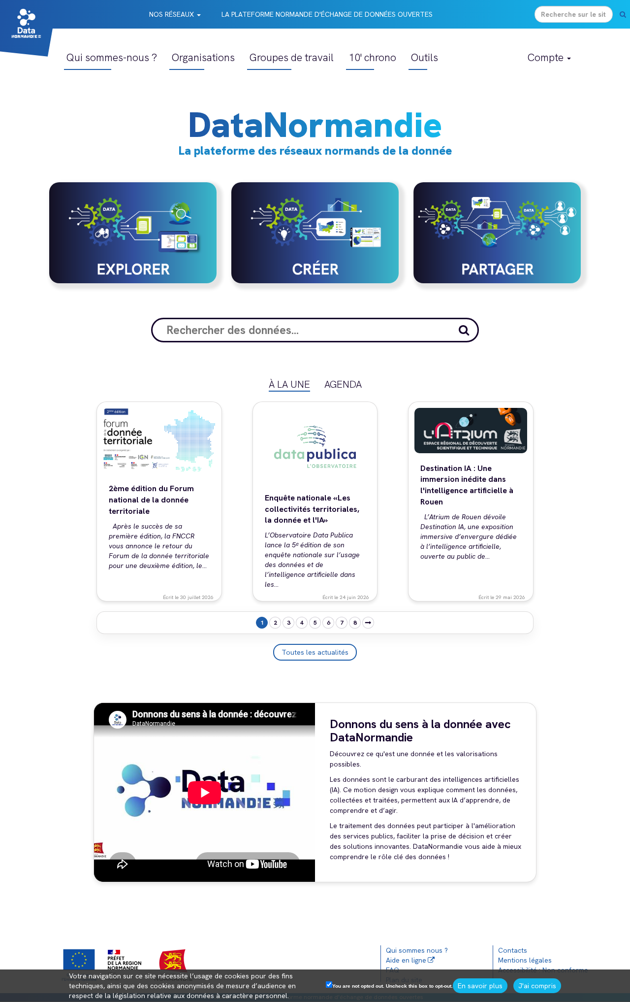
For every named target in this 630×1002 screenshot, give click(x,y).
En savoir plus (480, 985)
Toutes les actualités (315, 652)
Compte (547, 57)
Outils (424, 57)
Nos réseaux (172, 14)
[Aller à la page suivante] (368, 623)
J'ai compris (537, 985)
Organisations (203, 57)
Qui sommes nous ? (417, 950)
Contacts (512, 950)
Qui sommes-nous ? (111, 57)
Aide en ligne (406, 960)
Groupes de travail (292, 57)
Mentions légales (525, 960)
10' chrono (372, 57)
